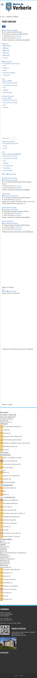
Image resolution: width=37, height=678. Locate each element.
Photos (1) (6, 68)
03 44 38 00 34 (17, 213)
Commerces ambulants (10, 523)
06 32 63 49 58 (17, 188)
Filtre (3, 79)
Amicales (3, 420)
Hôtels (5, 494)
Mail (6, 57)
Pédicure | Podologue (6, 559)
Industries (6, 479)
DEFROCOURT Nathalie (9, 207)
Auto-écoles (6, 506)
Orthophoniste (4, 557)
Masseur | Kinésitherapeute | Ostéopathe (12, 553)
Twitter (6, 48)
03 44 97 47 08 (17, 227)
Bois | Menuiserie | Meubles (11, 426)
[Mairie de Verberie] (18, 6)
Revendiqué (6, 168)
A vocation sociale (5, 419)
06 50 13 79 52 (17, 38)
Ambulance (3, 548)
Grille (9, 174)
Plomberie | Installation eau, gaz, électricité (15, 443)
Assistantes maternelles (10, 30)
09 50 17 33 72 (17, 186)
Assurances (6, 573)
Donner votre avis (8, 96)
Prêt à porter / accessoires (11, 533)
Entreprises (5, 455)
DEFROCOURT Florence (9, 178)
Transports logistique (9, 482)
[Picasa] (20, 675)
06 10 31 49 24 (17, 215)
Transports (6, 592)
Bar (1, 541)
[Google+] (17, 675)
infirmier (2, 551)
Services (4, 565)
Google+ (7, 50)
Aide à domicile (4, 546)
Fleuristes (6, 526)
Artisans (4, 424)
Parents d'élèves (5, 422)
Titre (4, 87)
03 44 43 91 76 (17, 36)
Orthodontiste (4, 556)
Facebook (7, 45)
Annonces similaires (9, 72)
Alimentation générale (9, 503)
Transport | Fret (7, 599)
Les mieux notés (8, 165)
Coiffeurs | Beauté (8, 520)
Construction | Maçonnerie (10, 464)
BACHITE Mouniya (7, 221)
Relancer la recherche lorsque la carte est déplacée (18, 232)
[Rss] (14, 675)
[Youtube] (22, 675)
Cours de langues (8, 467)
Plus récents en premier (10, 82)
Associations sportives (6, 416)
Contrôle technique (8, 579)
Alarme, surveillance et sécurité (12, 457)
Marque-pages (7, 61)
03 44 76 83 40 (17, 199)
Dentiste (2, 550)
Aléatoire (5, 90)
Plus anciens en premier (10, 85)
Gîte (4, 491)
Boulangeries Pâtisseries (10, 516)
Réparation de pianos (9, 446)
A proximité (6, 75)
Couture (5, 430)
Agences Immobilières (9, 500)
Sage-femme (4, 563)
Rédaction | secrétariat (9, 586)
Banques (5, 576)
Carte (5, 70)
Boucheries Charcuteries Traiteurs (13, 513)
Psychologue (4, 562)
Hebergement (6, 485)
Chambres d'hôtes (8, 488)
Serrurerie (6, 449)
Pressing (5, 530)
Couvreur (6, 433)
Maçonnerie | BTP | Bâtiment (11, 436)
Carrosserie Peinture (9, 461)
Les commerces (7, 497)
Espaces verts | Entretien (10, 475)
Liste (4, 174)
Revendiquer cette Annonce (11, 63)
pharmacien (3, 560)
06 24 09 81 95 (17, 229)
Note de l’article (7, 92)
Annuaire (4, 412)
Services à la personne (10, 589)
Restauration (6, 539)
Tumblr (6, 53)
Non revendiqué (8, 170)
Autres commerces (8, 510)
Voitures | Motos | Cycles (10, 536)
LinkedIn (7, 55)
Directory (4, 452)
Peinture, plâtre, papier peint (11, 440)
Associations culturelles (7, 414)
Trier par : (7, 81)
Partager (6, 43)
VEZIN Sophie (6, 193)
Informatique (6, 582)
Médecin (2, 554)
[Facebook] (18, 675)
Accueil (2, 16)
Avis (4, 65)
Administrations (4, 567)
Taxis (4, 596)
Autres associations (6, 417)
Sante (3, 545)
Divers (5, 472)
